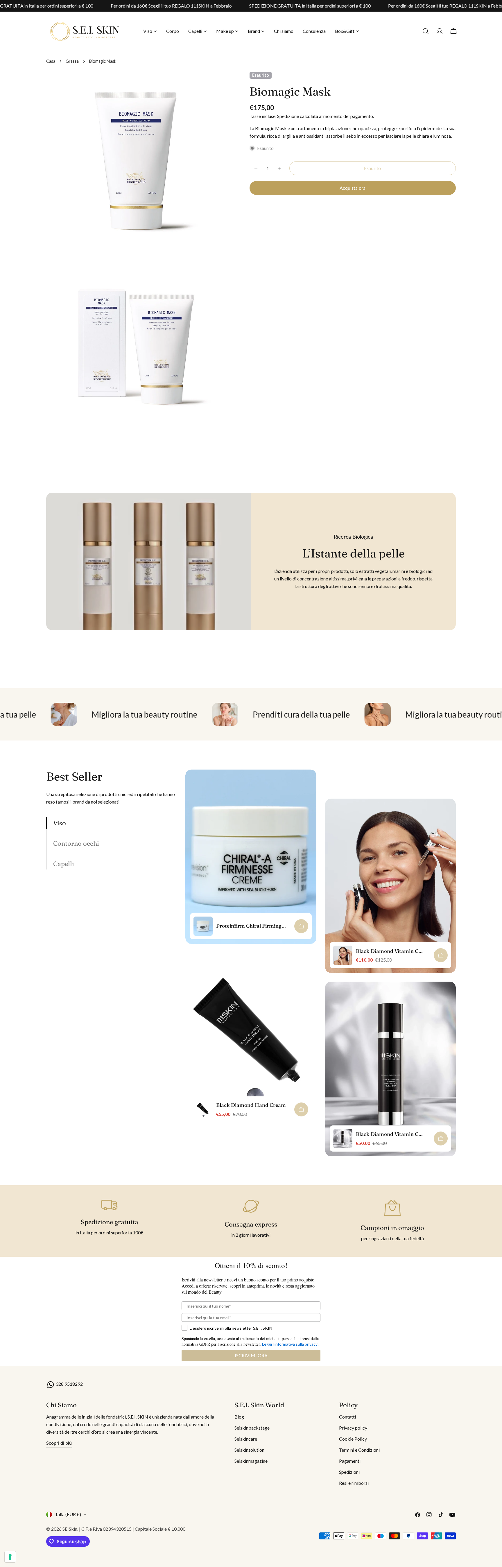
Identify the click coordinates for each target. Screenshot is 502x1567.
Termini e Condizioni (359, 1450)
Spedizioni (349, 1472)
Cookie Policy (353, 1439)
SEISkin (69, 1529)
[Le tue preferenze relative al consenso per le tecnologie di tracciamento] (10, 1556)
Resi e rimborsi (354, 1483)
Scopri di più (59, 1443)
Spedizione (288, 116)
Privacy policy (353, 1427)
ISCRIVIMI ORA (251, 1355)
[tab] (111, 823)
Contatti (347, 1416)
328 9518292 (69, 1384)
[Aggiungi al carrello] (301, 926)
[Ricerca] (425, 31)
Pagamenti (350, 1461)
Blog (239, 1416)
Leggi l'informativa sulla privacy (290, 1344)
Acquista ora (352, 188)
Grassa (72, 61)
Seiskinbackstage (252, 1427)
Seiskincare (245, 1439)
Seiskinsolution (249, 1450)
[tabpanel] (320, 967)
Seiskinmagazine (251, 1461)
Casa (50, 61)
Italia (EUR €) (67, 1514)
